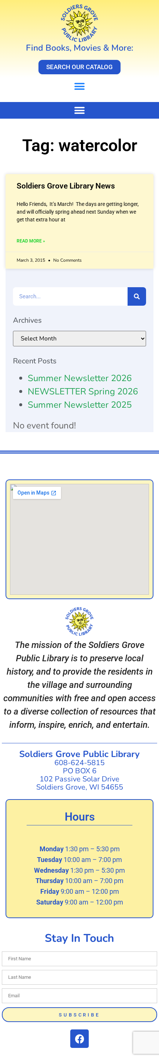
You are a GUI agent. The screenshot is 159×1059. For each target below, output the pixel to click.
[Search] (137, 296)
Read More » (31, 241)
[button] (79, 86)
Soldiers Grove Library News (66, 185)
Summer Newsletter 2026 (80, 378)
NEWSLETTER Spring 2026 (83, 391)
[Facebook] (79, 1038)
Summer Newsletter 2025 (80, 405)
